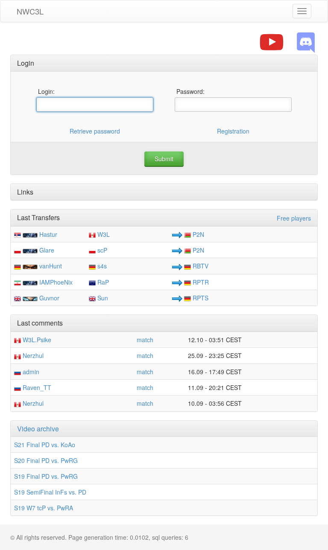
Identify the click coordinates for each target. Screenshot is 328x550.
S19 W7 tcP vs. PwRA (43, 507)
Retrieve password (95, 131)
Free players (294, 218)
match (145, 339)
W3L (103, 234)
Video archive (38, 429)
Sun (102, 298)
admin (30, 371)
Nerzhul (32, 355)
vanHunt (50, 266)
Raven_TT (36, 387)
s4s (101, 266)
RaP (102, 282)
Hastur (48, 234)
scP (101, 250)
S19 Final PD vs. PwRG (46, 476)
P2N (197, 234)
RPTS (199, 298)
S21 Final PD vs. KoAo (44, 444)
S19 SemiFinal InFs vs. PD (50, 492)
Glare (46, 250)
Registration (233, 131)
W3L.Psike (36, 339)
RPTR (200, 282)
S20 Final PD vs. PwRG (46, 460)
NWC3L (30, 11)
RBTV (199, 266)
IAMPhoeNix (56, 282)
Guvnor (49, 298)
